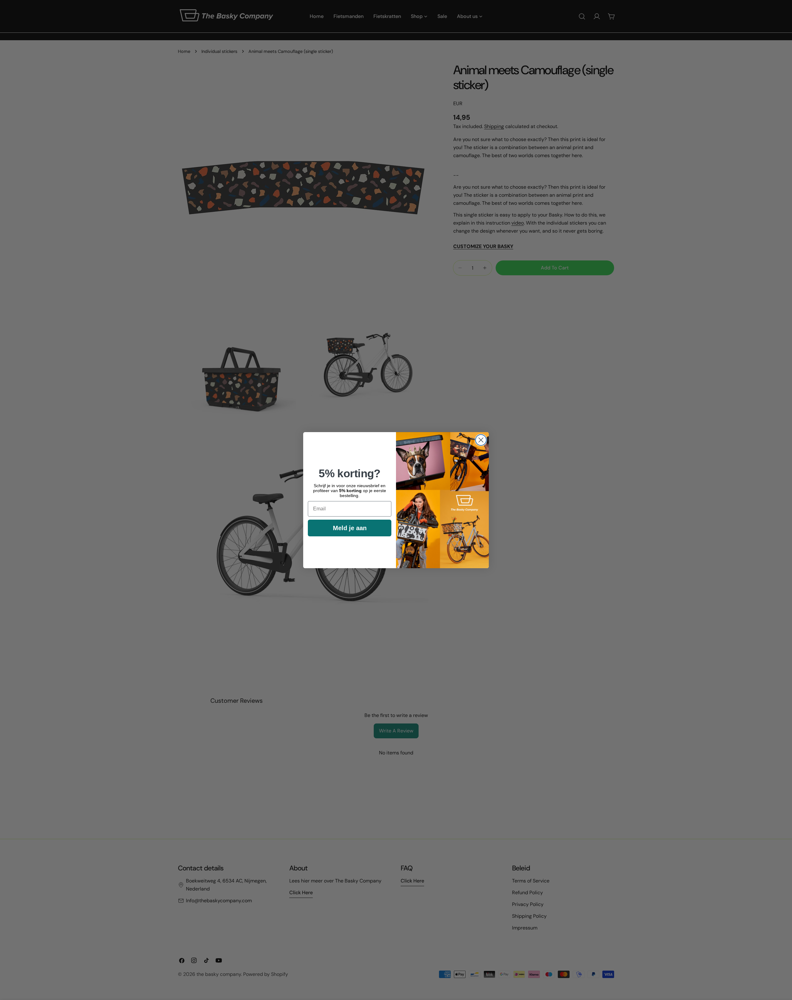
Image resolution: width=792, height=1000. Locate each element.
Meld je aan (350, 528)
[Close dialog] (481, 440)
